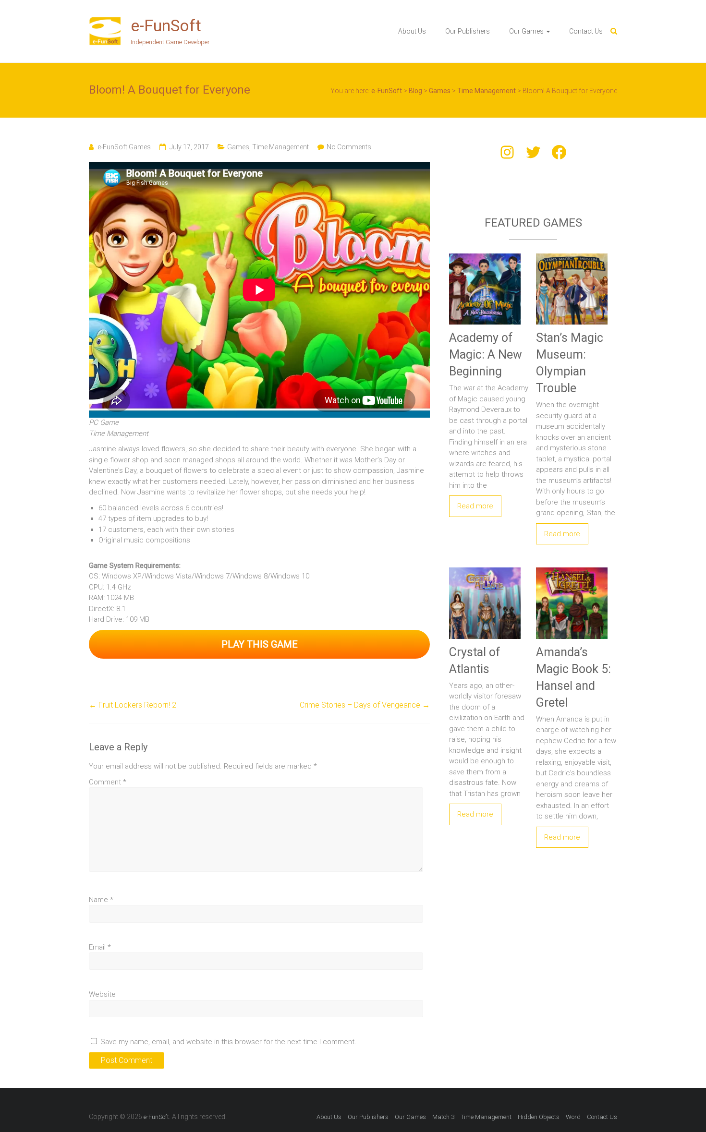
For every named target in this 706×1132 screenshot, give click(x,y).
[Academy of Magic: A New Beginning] (485, 255)
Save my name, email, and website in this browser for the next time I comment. (228, 1041)
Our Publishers (467, 31)
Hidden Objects (539, 1116)
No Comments (349, 147)
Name (101, 899)
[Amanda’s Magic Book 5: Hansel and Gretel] (572, 569)
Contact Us (586, 31)
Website (102, 994)
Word (573, 1116)
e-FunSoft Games (124, 147)
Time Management (280, 147)
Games (238, 147)
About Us (412, 31)
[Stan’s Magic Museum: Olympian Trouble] (572, 255)
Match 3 (443, 1116)
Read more (475, 506)
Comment (107, 782)
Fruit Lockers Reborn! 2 (132, 705)
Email (100, 947)
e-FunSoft (166, 25)
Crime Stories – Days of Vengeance (365, 705)
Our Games (526, 31)
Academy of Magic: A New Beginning (485, 354)
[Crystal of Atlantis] (485, 569)
